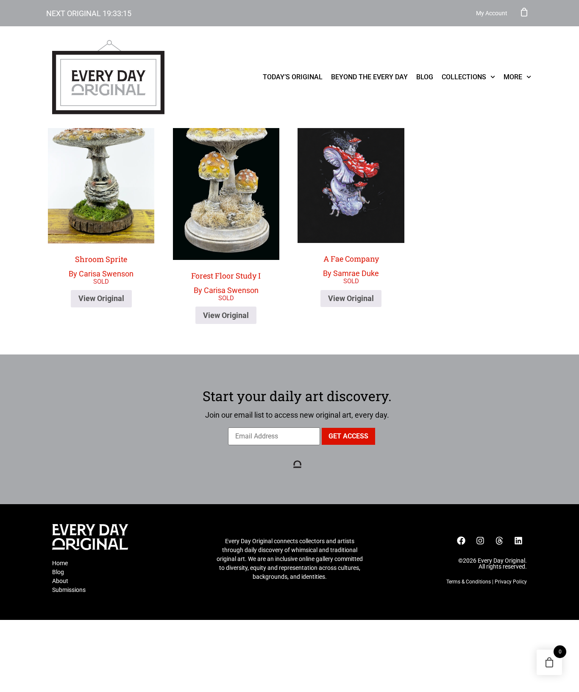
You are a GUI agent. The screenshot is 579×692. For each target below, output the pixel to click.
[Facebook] (461, 540)
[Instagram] (480, 540)
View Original (101, 298)
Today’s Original (293, 77)
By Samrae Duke (351, 266)
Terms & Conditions (468, 582)
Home (60, 563)
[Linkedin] (518, 540)
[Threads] (499, 540)
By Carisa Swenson (101, 266)
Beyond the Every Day (369, 77)
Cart (524, 11)
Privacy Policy (511, 582)
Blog (424, 77)
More (513, 77)
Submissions (69, 589)
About (60, 581)
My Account (491, 13)
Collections (464, 77)
